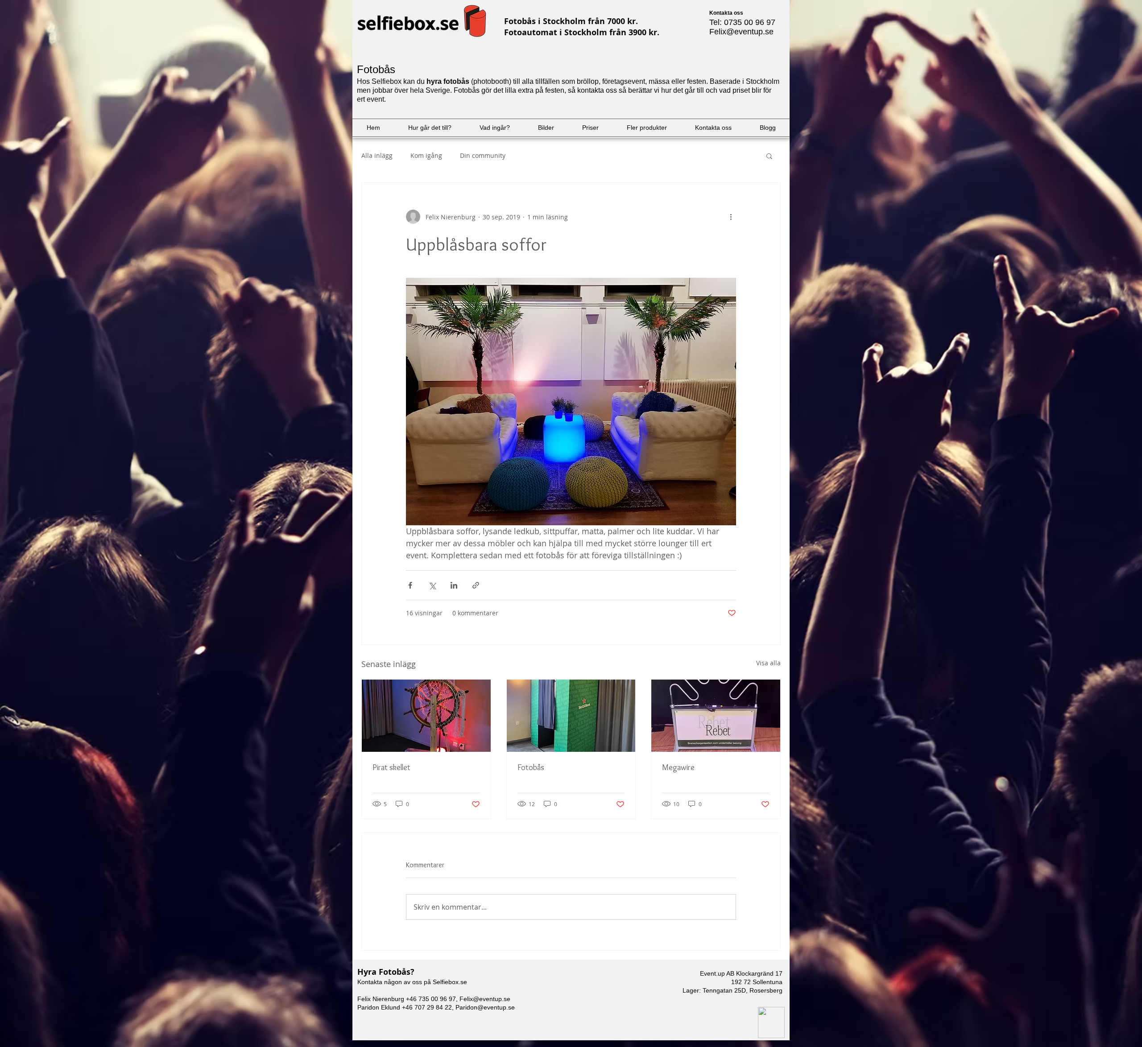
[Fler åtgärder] (730, 216)
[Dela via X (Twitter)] (432, 585)
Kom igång (426, 155)
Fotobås (530, 767)
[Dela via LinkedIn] (454, 585)
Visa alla (768, 663)
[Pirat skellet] (426, 716)
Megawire (678, 767)
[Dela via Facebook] (410, 585)
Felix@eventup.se (741, 31)
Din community (482, 155)
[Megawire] (715, 716)
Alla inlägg (377, 155)
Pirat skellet (391, 767)
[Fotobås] (571, 716)
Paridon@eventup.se (485, 1007)
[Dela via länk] (476, 585)
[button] (769, 155)
